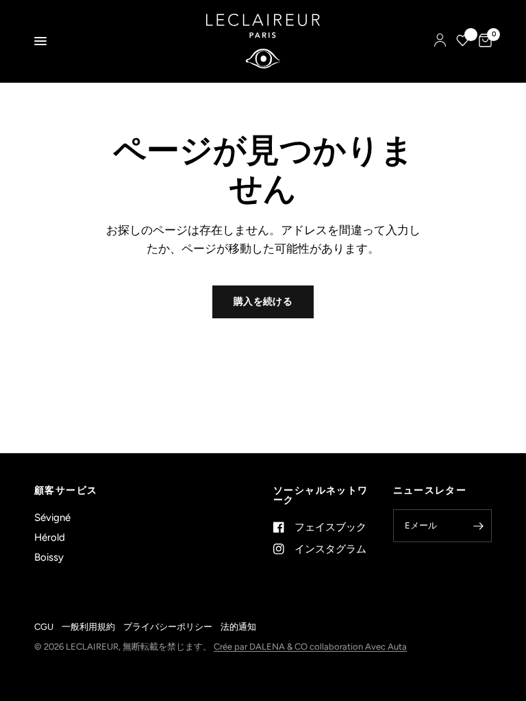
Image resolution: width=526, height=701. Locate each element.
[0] (483, 41)
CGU (43, 627)
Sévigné (52, 517)
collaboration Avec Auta (358, 646)
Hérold (49, 537)
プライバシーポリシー (167, 627)
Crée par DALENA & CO (262, 646)
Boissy (49, 557)
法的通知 (238, 627)
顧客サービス (65, 491)
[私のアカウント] (440, 41)
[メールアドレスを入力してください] (478, 525)
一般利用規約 (88, 627)
